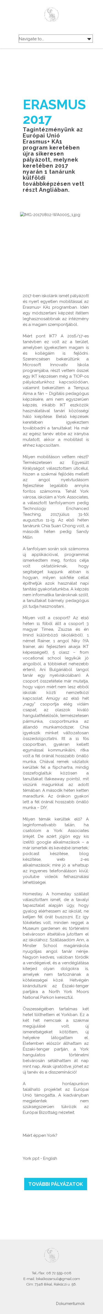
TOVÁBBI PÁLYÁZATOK (55, 1184)
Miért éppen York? (40, 1135)
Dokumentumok (70, 1303)
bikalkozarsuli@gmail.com (58, 1279)
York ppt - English (40, 1158)
